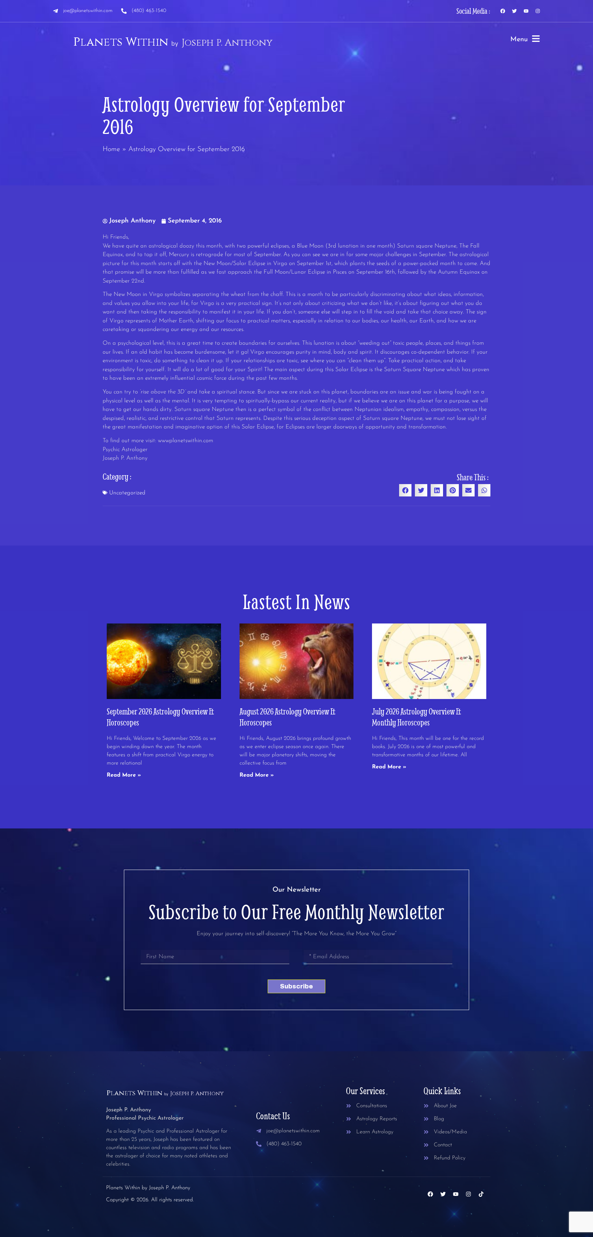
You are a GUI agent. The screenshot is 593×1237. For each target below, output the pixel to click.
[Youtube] (526, 11)
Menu (519, 39)
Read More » (124, 775)
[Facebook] (502, 11)
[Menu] (536, 38)
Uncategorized (127, 493)
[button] (405, 490)
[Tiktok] (481, 1194)
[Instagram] (537, 11)
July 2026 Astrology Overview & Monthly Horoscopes (416, 717)
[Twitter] (514, 11)
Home (111, 149)
